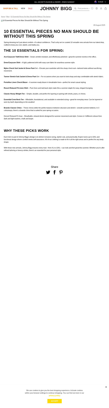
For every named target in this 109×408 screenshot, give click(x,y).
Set (36, 68)
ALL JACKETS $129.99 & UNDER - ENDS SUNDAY (54, 2)
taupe (31, 119)
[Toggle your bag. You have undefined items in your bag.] (105, 8)
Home (3, 16)
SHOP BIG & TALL (10, 8)
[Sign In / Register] (101, 8)
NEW (23, 8)
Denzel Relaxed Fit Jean (13, 116)
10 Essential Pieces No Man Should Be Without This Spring (30, 16)
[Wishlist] (92, 8)
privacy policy (54, 395)
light (12, 119)
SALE (30, 8)
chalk (23, 119)
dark (5, 119)
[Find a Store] (96, 8)
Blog (7, 16)
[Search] (75, 8)
